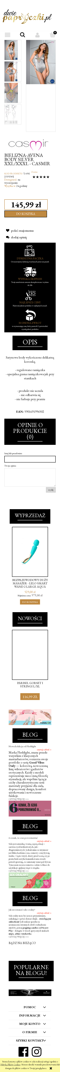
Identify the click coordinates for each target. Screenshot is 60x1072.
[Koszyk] (52, 35)
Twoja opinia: (10, 465)
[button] (7, 35)
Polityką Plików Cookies (10, 1064)
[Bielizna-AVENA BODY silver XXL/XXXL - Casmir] (11, 50)
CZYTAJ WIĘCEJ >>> (19, 799)
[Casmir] (28, 142)
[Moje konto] (37, 35)
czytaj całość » (44, 749)
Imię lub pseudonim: (13, 453)
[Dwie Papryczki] (27, 16)
